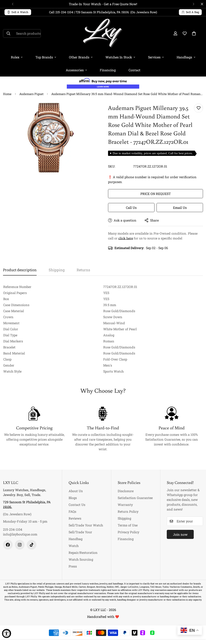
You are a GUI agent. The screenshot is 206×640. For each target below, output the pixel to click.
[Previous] (12, 4)
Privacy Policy (128, 532)
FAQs (72, 511)
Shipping (124, 518)
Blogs (73, 498)
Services (154, 57)
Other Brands (79, 57)
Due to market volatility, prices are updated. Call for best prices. (153, 153)
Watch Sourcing (81, 559)
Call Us (131, 207)
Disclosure (126, 491)
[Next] (193, 4)
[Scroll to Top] (198, 618)
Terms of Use (128, 525)
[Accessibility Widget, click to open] (6, 633)
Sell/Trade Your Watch (86, 525)
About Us (76, 491)
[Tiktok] (31, 545)
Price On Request (155, 194)
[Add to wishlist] (198, 108)
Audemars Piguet (31, 94)
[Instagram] (20, 545)
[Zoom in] (89, 111)
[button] (194, 33)
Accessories (75, 70)
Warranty (125, 504)
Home (7, 94)
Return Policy (128, 511)
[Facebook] (8, 545)
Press (73, 566)
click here (125, 238)
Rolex (15, 57)
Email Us (180, 207)
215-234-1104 (12, 529)
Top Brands (44, 57)
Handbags (184, 57)
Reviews (75, 518)
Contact (134, 70)
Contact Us (77, 504)
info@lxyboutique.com (20, 534)
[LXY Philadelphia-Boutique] (103, 33)
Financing (108, 70)
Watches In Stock (118, 57)
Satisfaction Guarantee (135, 498)
